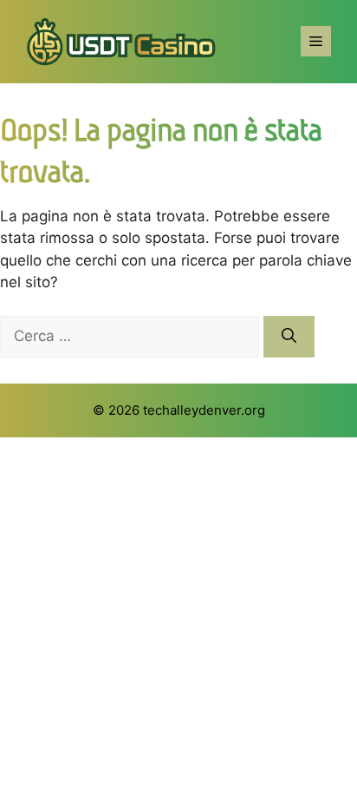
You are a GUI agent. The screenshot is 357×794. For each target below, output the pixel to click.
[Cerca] (289, 337)
